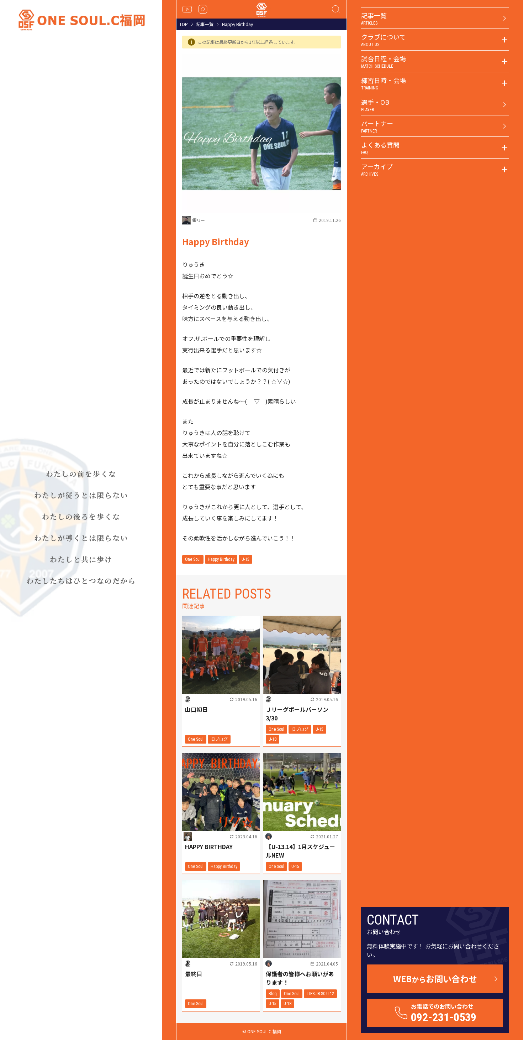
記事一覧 (204, 24)
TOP (183, 24)
